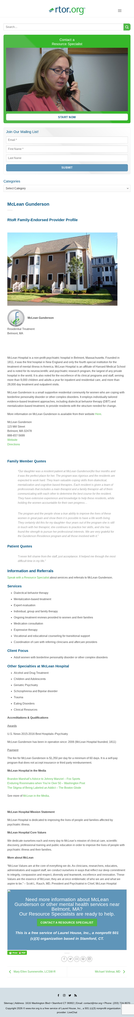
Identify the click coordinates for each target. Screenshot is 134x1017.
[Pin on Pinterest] (83, 959)
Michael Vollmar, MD (108, 971)
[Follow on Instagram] (64, 996)
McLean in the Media (36, 795)
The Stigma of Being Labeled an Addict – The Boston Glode (44, 787)
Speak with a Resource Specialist (28, 577)
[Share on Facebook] (64, 959)
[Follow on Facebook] (58, 996)
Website (12, 439)
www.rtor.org (32, 1008)
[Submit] (127, 27)
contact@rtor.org (93, 1003)
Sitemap (8, 1003)
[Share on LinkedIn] (89, 959)
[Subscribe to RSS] (75, 996)
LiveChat (72, 1012)
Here (98, 414)
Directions (13, 444)
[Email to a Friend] (77, 959)
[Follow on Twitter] (69, 996)
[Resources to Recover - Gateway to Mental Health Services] (67, 10)
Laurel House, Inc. (71, 1008)
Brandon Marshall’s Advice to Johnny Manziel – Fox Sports (43, 778)
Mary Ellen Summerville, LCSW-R (34, 971)
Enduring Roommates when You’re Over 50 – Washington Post (46, 783)
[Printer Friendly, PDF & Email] (17, 952)
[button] (120, 10)
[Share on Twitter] (70, 959)
